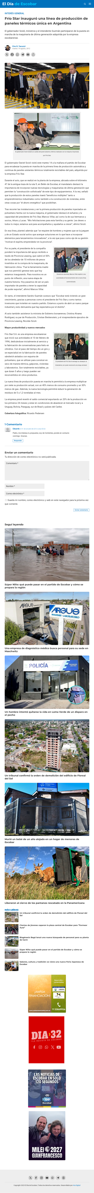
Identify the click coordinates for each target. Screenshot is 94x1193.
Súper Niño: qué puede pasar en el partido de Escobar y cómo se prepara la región (51, 951)
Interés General (14, 13)
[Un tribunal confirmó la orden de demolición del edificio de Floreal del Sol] (11, 917)
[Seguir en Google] (63, 1178)
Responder (18, 440)
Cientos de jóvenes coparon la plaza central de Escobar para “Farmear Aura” (53, 926)
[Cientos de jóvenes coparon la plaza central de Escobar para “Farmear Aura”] (11, 929)
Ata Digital (76, 1185)
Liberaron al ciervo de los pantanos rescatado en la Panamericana (44, 903)
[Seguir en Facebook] (36, 1178)
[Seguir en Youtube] (47, 1178)
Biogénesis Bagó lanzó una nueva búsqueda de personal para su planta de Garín (54, 938)
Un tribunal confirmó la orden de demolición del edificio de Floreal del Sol (53, 914)
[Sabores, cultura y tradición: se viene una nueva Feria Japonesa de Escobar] (11, 966)
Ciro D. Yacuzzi (19, 46)
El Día (19, 4)
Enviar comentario (81, 510)
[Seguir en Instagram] (41, 1178)
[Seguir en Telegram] (58, 1178)
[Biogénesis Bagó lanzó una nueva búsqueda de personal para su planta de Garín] (11, 941)
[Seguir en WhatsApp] (52, 1178)
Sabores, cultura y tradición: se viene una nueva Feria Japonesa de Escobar (52, 963)
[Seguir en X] (30, 1178)
